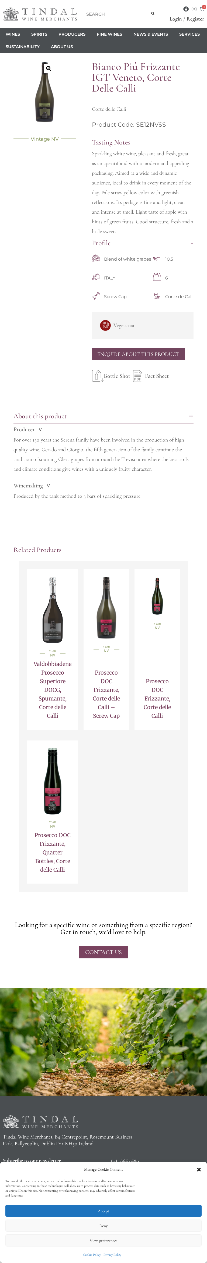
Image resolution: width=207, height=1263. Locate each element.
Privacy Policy (112, 1255)
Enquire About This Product (138, 354)
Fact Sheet (157, 375)
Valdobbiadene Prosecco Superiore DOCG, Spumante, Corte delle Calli (52, 690)
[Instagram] (194, 9)
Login (176, 19)
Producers (71, 34)
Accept (103, 1210)
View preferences (103, 1240)
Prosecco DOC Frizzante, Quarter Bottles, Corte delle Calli (52, 852)
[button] (199, 1169)
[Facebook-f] (186, 9)
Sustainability (23, 46)
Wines (13, 34)
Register (195, 19)
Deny (103, 1225)
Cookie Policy (92, 1255)
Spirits (39, 34)
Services (189, 34)
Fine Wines (109, 34)
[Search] (153, 14)
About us (62, 46)
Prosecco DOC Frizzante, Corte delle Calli (157, 698)
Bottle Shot (117, 375)
